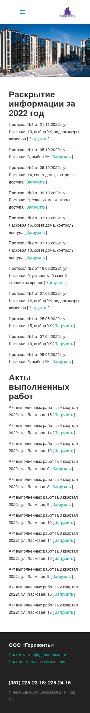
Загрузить (38, 139)
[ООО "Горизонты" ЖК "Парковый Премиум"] (67, 12)
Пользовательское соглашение (37, 661)
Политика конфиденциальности (38, 654)
